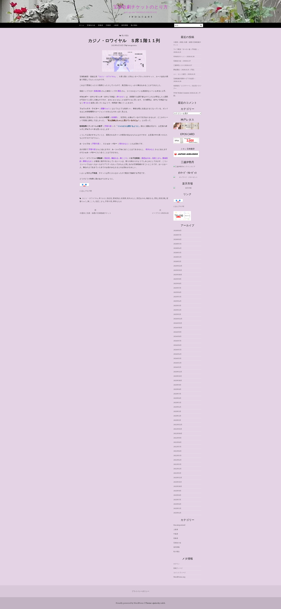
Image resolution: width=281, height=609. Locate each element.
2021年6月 (177, 504)
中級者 (108, 25)
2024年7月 (177, 341)
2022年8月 (177, 442)
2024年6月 (177, 345)
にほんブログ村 (86, 191)
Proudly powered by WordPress (129, 603)
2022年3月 (177, 464)
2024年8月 (177, 336)
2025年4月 (177, 301)
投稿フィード (178, 568)
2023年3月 (177, 411)
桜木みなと (131, 198)
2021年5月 (177, 508)
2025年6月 (177, 292)
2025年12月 (177, 266)
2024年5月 (177, 350)
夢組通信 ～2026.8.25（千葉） (184, 70)
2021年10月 (177, 486)
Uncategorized (179, 525)
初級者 (100, 25)
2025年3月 (177, 306)
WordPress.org (179, 577)
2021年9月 (177, 491)
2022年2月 (177, 469)
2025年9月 (177, 279)
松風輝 (123, 198)
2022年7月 (177, 447)
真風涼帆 (162, 198)
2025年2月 (177, 310)
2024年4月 (177, 354)
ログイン (176, 564)
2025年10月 (177, 275)
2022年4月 (177, 460)
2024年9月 (177, 332)
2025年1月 (177, 314)
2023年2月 (177, 416)
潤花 (156, 198)
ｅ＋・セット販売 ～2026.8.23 (184, 74)
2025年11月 (177, 270)
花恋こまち (99, 201)
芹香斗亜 (108, 201)
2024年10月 (177, 328)
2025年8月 (177, 283)
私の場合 (134, 25)
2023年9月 (177, 385)
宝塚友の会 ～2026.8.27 (182, 61)
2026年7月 (177, 235)
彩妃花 (109, 198)
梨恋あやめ (141, 198)
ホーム (81, 25)
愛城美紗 (116, 198)
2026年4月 (177, 248)
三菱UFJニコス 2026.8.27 (182, 65)
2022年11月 (177, 429)
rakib (162, 603)
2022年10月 (177, 433)
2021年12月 (177, 478)
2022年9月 (177, 438)
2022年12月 (177, 425)
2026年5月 (177, 244)
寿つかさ (102, 198)
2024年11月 (177, 323)
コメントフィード (179, 573)
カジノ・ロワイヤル (90, 198)
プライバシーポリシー (140, 591)
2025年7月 (177, 288)
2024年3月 (177, 358)
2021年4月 (177, 513)
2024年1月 (177, 367)
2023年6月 (177, 398)
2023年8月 (177, 389)
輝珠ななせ (117, 201)
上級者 (116, 25)
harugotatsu (132, 45)
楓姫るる (149, 198)
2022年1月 (177, 473)
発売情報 (124, 25)
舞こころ (91, 201)
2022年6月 (177, 451)
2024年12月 (177, 319)
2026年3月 (177, 253)
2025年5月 (177, 297)
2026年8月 (177, 230)
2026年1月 (177, 261)
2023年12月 (177, 372)
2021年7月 (177, 500)
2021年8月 (177, 495)
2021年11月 (177, 482)
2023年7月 (177, 394)
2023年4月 (177, 407)
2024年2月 (177, 363)
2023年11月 (177, 376)
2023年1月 (177, 420)
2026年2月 (177, 257)
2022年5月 (177, 456)
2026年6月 (177, 239)
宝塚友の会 (91, 25)
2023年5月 (177, 403)
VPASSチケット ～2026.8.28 (183, 56)
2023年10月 (177, 380)
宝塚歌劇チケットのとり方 (140, 6)
